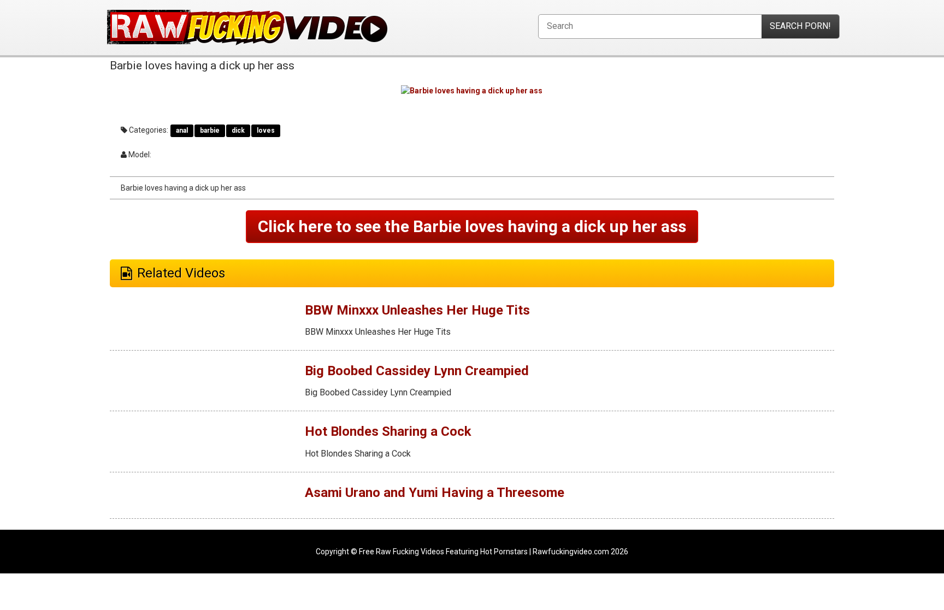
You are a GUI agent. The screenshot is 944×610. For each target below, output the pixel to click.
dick (238, 130)
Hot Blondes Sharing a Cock (388, 431)
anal (182, 130)
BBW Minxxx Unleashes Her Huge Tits (417, 310)
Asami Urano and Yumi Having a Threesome (434, 492)
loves (266, 130)
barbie (210, 130)
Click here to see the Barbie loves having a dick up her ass (472, 226)
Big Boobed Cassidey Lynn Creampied (417, 370)
